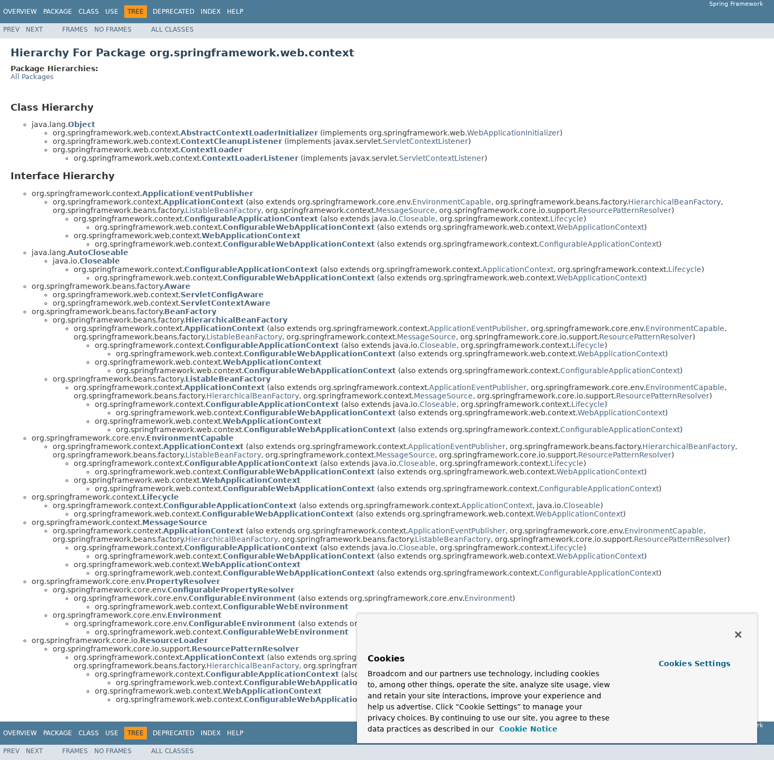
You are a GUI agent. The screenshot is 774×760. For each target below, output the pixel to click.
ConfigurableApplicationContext (599, 244)
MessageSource (405, 210)
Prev (11, 29)
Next (34, 29)
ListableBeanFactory (223, 210)
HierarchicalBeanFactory (674, 202)
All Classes (172, 29)
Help (235, 11)
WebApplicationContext (600, 227)
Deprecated (173, 11)
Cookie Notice (527, 729)
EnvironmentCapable (451, 202)
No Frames (113, 29)
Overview (20, 11)
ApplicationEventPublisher (478, 328)
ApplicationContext (517, 269)
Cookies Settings (694, 663)
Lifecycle (566, 219)
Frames (75, 29)
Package (57, 11)
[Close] (738, 634)
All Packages (32, 77)
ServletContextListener (425, 141)
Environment (488, 598)
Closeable (417, 219)
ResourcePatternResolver (624, 210)
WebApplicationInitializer (513, 133)
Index (211, 11)
